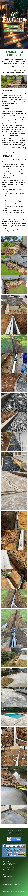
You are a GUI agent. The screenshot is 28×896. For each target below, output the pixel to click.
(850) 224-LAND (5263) (8, 867)
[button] (14, 37)
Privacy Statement (7, 884)
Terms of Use (17, 884)
